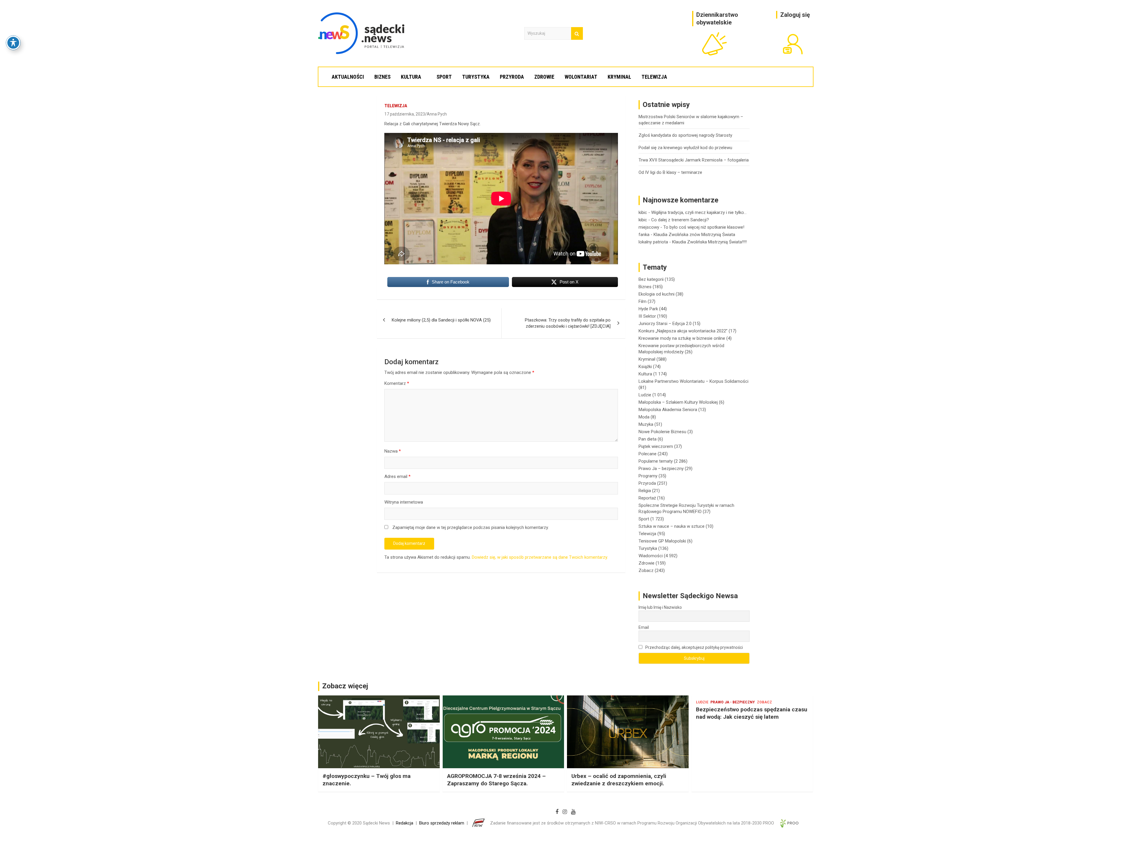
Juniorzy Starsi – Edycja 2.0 (665, 323)
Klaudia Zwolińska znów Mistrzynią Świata (694, 234)
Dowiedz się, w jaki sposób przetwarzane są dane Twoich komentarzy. (540, 557)
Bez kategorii (651, 279)
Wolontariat (581, 77)
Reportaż (647, 498)
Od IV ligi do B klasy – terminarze (670, 172)
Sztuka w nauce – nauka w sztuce (672, 526)
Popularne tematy (656, 461)
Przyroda (512, 77)
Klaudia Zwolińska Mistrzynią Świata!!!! (709, 242)
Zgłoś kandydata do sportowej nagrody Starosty (685, 135)
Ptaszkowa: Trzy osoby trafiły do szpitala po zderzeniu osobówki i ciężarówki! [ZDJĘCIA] (568, 323)
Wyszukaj (577, 33)
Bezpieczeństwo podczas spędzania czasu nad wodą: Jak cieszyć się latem (751, 713)
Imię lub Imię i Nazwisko (660, 607)
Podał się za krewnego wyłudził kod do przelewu (685, 147)
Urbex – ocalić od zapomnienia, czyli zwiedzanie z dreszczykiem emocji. (618, 780)
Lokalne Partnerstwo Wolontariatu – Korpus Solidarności (693, 381)
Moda (644, 417)
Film (642, 301)
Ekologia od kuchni (656, 294)
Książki (645, 366)
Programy (648, 476)
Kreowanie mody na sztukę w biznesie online (682, 338)
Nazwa (392, 451)
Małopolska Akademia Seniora (668, 409)
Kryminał (619, 77)
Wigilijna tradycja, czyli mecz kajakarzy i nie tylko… (699, 212)
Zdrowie (544, 77)
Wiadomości (651, 555)
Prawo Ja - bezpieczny (732, 702)
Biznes (382, 77)
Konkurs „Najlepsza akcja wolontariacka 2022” (683, 331)
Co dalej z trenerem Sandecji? (680, 219)
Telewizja (654, 77)
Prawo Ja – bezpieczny (661, 468)
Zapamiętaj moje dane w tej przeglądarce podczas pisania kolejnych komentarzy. (470, 527)
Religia (645, 490)
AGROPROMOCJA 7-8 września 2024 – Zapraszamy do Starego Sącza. (496, 780)
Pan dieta (648, 439)
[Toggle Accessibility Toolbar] (13, 43)
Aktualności (348, 77)
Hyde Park (648, 308)
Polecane (648, 453)
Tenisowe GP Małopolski (662, 541)
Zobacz (646, 570)
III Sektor (647, 316)
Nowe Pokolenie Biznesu (662, 431)
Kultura (411, 77)
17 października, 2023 (404, 114)
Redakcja (404, 823)
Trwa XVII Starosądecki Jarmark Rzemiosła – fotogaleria (694, 160)
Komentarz (396, 383)
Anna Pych (437, 114)
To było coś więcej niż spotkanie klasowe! (703, 227)
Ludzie (645, 395)
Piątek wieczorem (656, 446)
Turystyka (476, 77)
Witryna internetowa (403, 502)
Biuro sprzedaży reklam (441, 823)
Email (644, 627)
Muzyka (646, 424)
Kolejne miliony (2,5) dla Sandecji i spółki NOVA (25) (441, 320)
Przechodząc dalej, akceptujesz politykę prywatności (693, 647)
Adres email (397, 476)
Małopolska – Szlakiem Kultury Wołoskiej (678, 402)
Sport (444, 77)
